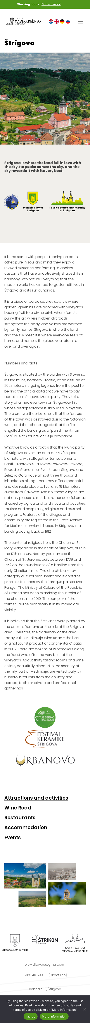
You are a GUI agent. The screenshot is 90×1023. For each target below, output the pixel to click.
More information (54, 1016)
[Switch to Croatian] (51, 21)
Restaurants (19, 817)
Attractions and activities (36, 798)
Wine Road (17, 807)
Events (12, 837)
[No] (84, 1009)
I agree (31, 1016)
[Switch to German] (62, 21)
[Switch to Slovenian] (68, 21)
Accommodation (25, 827)
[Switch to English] (56, 21)
